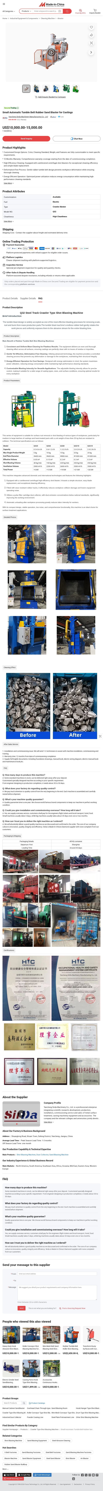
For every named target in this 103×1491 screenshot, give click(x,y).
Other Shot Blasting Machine (87, 1417)
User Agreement (65, 1484)
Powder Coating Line (35, 1417)
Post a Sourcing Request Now (72, 1308)
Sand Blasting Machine (58, 1154)
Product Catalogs (38, 1403)
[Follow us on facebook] (82, 1475)
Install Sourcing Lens (14, 1478)
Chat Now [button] (78, 139)
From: (14, 1274)
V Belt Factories (11, 1452)
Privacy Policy (90, 1484)
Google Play (24, 1475)
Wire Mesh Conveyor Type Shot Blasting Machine (64, 1413)
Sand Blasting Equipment (37, 1440)
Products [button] (25, 11)
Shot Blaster (70, 1458)
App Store (9, 1475)
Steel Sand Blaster (53, 1458)
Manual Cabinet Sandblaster (14, 1408)
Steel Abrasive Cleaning (61, 1440)
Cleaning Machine (48, 18)
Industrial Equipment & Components (24, 18)
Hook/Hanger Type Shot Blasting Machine (88, 1408)
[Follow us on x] (86, 1475)
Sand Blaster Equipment (31, 1458)
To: (15, 1280)
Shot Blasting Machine (26, 1154)
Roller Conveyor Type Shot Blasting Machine (39, 1413)
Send (21, 1308)
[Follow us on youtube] (93, 1475)
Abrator (60, 18)
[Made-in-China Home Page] (51, 4)
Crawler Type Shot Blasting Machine (15, 1413)
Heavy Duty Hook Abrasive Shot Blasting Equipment (11, 1349)
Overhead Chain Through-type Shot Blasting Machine (39, 1408)
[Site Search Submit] (67, 11)
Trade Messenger (42, 1475)
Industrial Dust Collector (12, 1417)
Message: (12, 1287)
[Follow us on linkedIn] (73, 1478)
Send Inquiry (26, 138)
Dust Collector (42, 1154)
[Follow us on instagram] (89, 1475)
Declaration (78, 1484)
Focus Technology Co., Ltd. (34, 1484)
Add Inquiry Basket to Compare (52, 97)
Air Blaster (85, 1458)
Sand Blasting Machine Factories (78, 1452)
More (5, 1469)
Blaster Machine (11, 1458)
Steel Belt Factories (53, 1452)
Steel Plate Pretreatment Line (63, 1417)
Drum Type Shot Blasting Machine (88, 1413)
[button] (4, 4)
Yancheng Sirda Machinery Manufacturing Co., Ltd (28, 116)
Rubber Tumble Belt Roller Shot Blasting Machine (70, 1349)
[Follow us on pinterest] (97, 1475)
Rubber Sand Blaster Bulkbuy (16, 1464)
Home (5, 18)
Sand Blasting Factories (31, 1452)
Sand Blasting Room (59, 1408)
